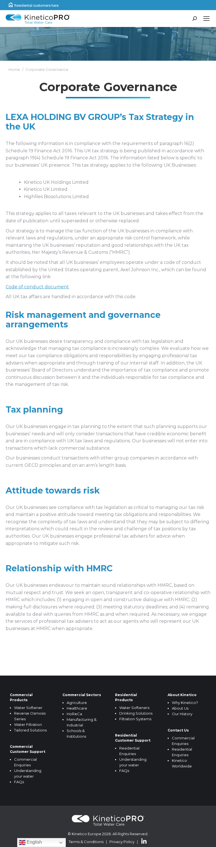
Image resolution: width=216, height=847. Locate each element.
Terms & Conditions (86, 841)
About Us (180, 708)
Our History (182, 714)
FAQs (19, 782)
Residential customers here (36, 5)
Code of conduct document (37, 286)
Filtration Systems (135, 719)
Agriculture (77, 702)
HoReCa (74, 714)
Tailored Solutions (30, 730)
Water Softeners (134, 707)
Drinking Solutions (135, 713)
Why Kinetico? (185, 702)
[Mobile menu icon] (206, 18)
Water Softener (28, 707)
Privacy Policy (121, 841)
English (34, 842)
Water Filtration (28, 724)
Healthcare (77, 708)
